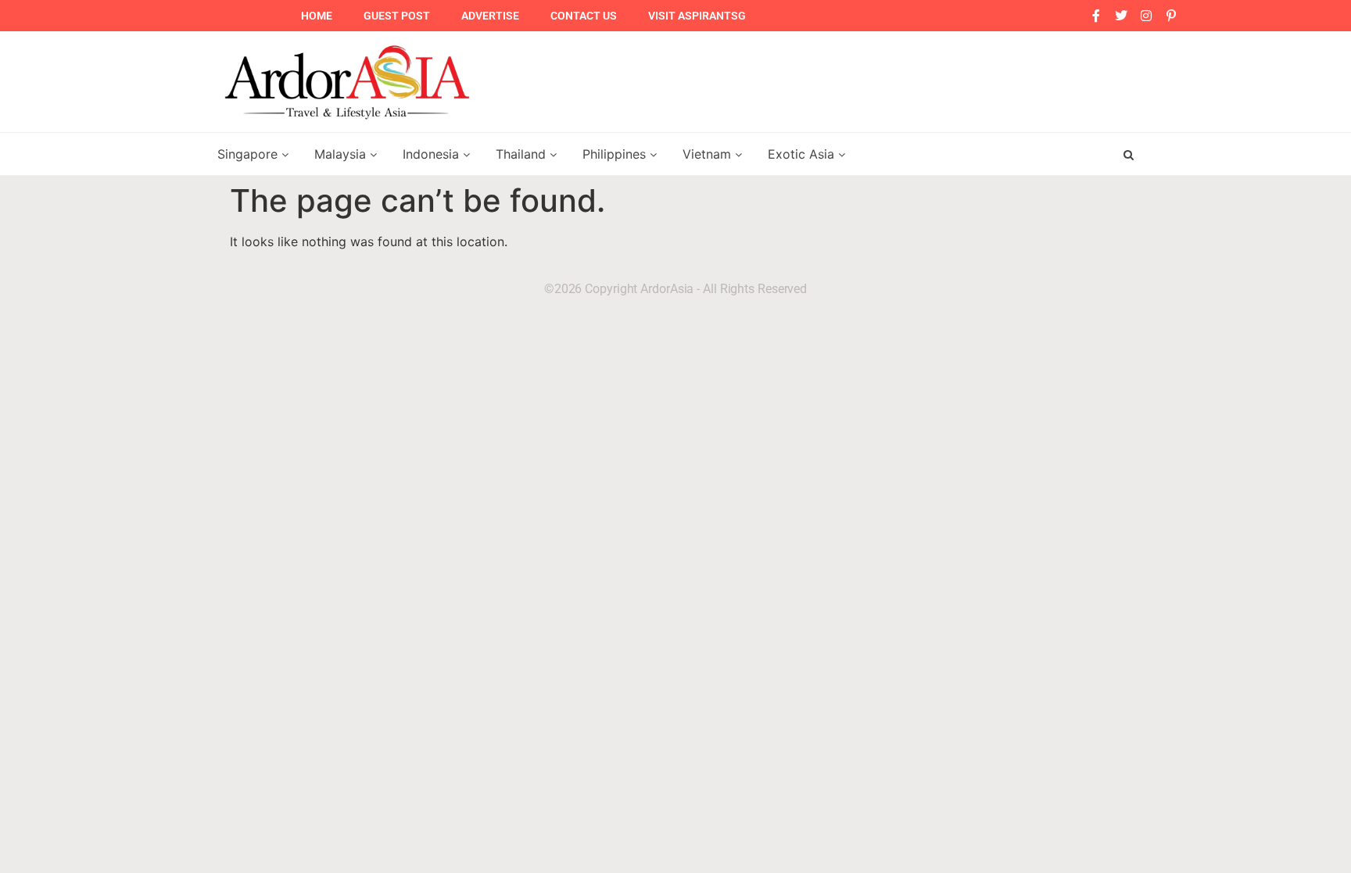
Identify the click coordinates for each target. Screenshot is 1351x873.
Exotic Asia (803, 154)
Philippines (616, 154)
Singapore (249, 154)
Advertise (490, 15)
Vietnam (709, 154)
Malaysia (342, 154)
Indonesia (433, 154)
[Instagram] (1146, 15)
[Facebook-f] (1096, 15)
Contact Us (583, 15)
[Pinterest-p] (1171, 15)
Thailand (523, 154)
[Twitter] (1121, 15)
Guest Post (397, 15)
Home (316, 15)
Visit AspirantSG (697, 15)
